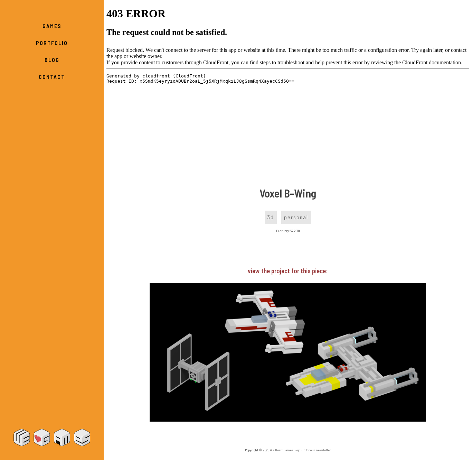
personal (296, 217)
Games (52, 25)
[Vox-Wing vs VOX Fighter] (288, 419)
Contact (52, 76)
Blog (52, 59)
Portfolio (52, 42)
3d (270, 217)
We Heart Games (52, 437)
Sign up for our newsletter (313, 450)
